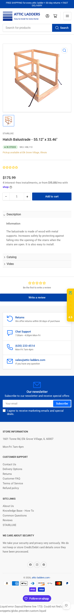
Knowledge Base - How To (18, 510)
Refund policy (11, 488)
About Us (8, 506)
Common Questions (15, 515)
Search (64, 27)
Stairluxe (8, 133)
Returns (7, 474)
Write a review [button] (37, 297)
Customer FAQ (11, 478)
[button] (10, 167)
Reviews (8, 520)
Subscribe (62, 403)
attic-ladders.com (41, 577)
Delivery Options (12, 469)
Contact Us (9, 464)
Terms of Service (13, 483)
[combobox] (37, 28)
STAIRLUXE (9, 525)
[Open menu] (67, 16)
